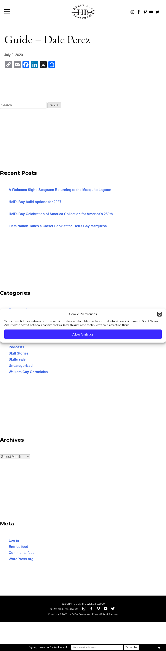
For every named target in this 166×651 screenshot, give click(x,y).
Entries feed (18, 547)
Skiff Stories (19, 353)
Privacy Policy (99, 614)
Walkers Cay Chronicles (28, 372)
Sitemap (113, 614)
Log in (14, 540)
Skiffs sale (17, 359)
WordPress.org (21, 559)
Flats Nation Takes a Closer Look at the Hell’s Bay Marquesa (58, 226)
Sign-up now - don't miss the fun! (48, 647)
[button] (159, 314)
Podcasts (16, 347)
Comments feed (22, 553)
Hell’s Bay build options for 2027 (35, 202)
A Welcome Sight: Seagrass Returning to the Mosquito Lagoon (60, 190)
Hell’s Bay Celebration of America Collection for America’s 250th (61, 214)
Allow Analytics (83, 334)
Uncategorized (21, 365)
